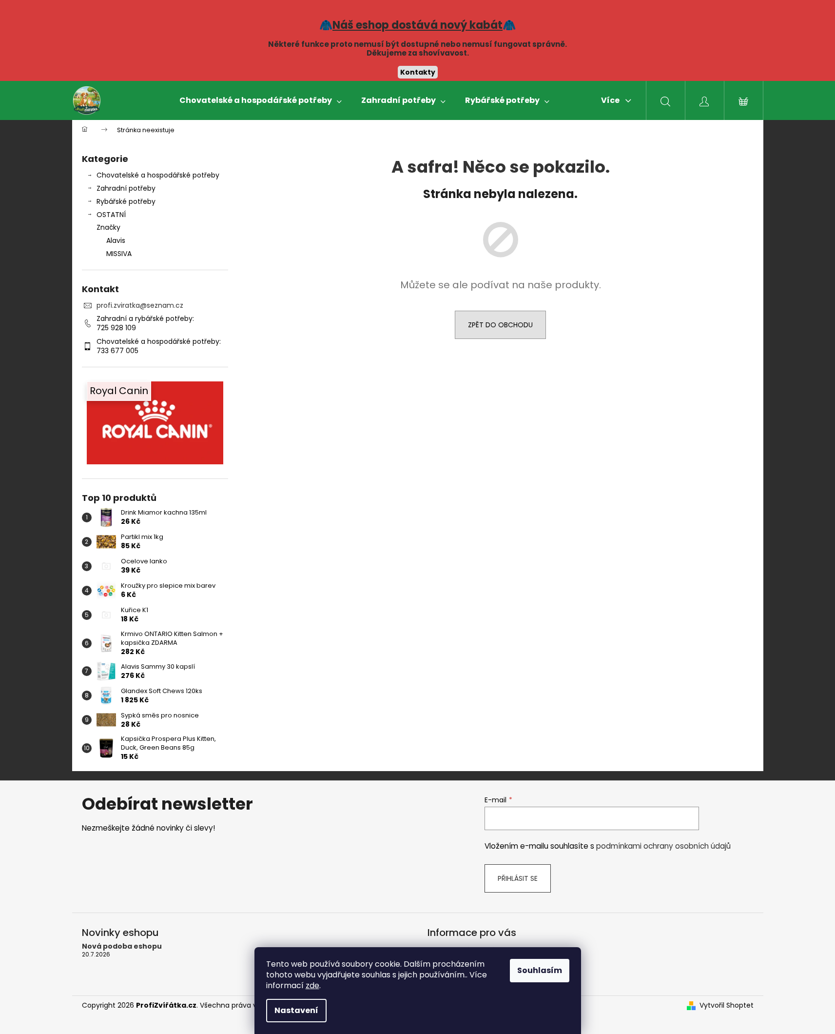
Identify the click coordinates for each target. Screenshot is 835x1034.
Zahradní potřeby (126, 188)
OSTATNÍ (111, 214)
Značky (108, 227)
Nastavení (296, 1010)
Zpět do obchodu (500, 325)
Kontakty (417, 72)
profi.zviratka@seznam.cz (140, 305)
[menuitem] (260, 100)
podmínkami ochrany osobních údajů (663, 846)
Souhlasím (539, 970)
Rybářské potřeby (126, 201)
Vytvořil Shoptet (726, 1005)
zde (312, 985)
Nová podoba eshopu (122, 946)
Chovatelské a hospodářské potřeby (158, 175)
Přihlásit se (518, 878)
